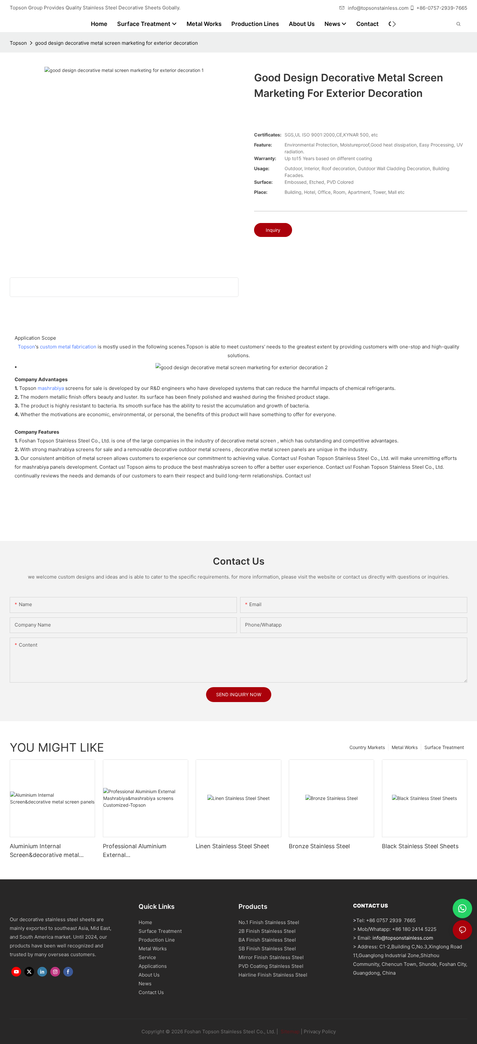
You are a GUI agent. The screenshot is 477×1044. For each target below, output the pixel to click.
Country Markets (367, 747)
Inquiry (273, 230)
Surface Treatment (444, 747)
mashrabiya (51, 388)
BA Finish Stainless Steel (267, 940)
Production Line (157, 940)
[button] (394, 24)
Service (147, 957)
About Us (149, 975)
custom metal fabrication (68, 347)
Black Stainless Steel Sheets (420, 846)
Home (145, 922)
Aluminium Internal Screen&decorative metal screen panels (44, 851)
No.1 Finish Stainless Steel (268, 922)
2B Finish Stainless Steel (267, 931)
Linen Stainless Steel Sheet (232, 846)
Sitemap (289, 1031)
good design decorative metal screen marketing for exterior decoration (116, 43)
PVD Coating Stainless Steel (270, 966)
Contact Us (151, 992)
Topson (18, 43)
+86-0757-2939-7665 (441, 8)
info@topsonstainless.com (378, 8)
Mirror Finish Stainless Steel (271, 957)
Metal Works (405, 747)
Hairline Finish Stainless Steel (272, 975)
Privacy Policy (320, 1031)
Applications (153, 966)
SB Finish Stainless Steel (267, 948)
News (145, 983)
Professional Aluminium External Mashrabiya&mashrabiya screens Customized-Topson (142, 851)
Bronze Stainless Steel (319, 846)
